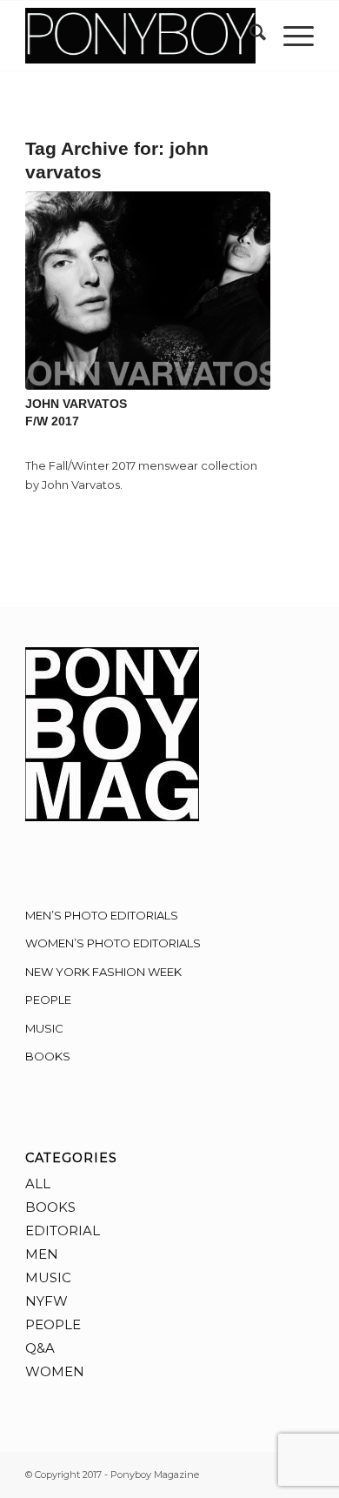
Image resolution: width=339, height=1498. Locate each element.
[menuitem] (249, 35)
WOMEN (54, 1371)
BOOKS (47, 1056)
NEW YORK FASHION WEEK (103, 972)
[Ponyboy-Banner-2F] (140, 35)
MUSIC (44, 1028)
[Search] (249, 35)
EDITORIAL (62, 1230)
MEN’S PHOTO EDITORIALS (101, 915)
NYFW (46, 1301)
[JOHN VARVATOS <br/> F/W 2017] (147, 290)
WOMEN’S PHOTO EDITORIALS (113, 943)
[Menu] (290, 35)
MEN (41, 1254)
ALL (37, 1183)
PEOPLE (48, 999)
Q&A (40, 1348)
